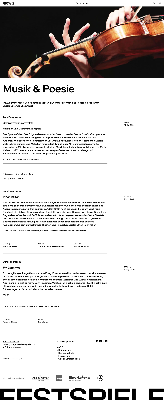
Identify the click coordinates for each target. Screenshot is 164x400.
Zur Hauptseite (66, 341)
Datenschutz (64, 350)
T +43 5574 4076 (11, 341)
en (147, 3)
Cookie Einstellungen (69, 358)
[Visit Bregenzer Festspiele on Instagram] (97, 341)
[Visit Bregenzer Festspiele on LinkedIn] (106, 341)
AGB (60, 347)
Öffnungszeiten (13, 347)
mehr (6, 294)
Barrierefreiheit (66, 353)
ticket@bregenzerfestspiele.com (19, 344)
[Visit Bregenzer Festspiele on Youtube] (100, 341)
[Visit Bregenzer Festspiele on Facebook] (103, 341)
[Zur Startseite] (32, 3)
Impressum (64, 356)
